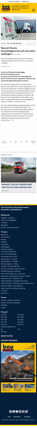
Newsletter (25, 1)
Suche (11, 1)
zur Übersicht (4, 141)
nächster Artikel (33, 141)
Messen (17, 1)
